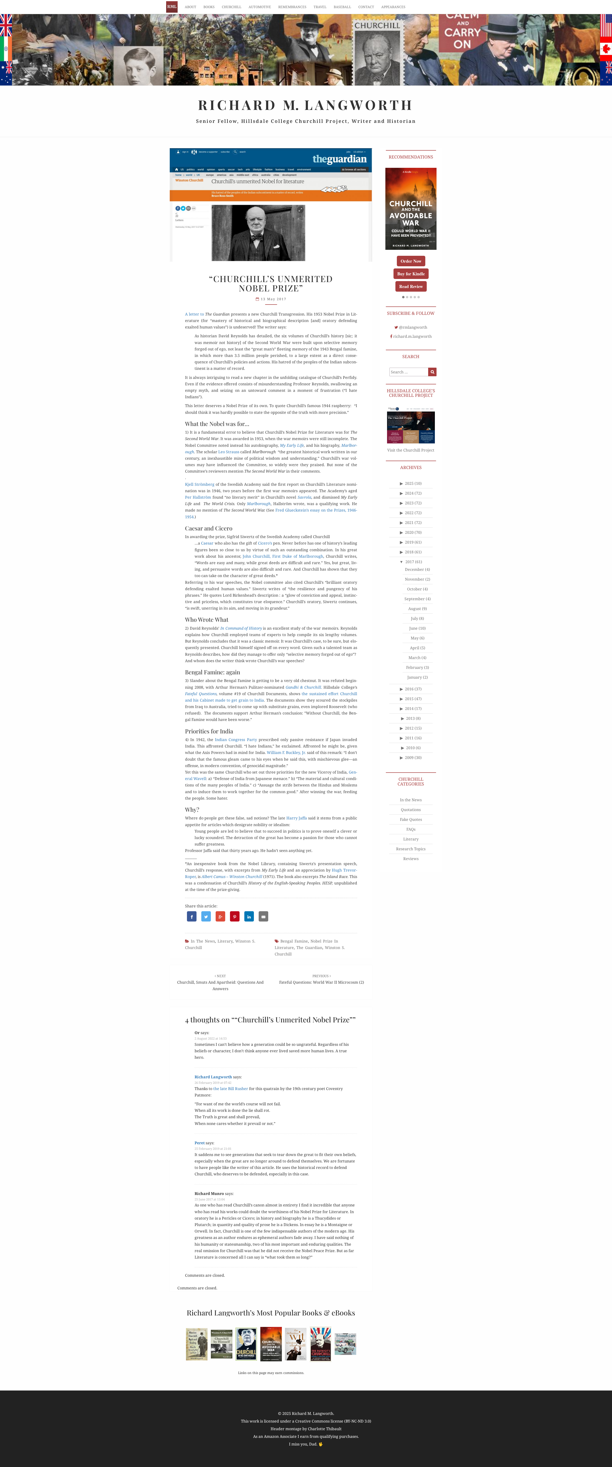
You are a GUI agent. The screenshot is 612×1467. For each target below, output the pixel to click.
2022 (409, 496)
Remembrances (292, 7)
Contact (366, 7)
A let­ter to (195, 314)
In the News (203, 941)
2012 (409, 711)
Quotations (411, 793)
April (414, 631)
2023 (409, 486)
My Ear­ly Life (292, 445)
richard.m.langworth (412, 320)
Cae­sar (207, 543)
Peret (200, 1142)
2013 (410, 702)
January (414, 661)
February (414, 651)
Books (209, 7)
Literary (225, 941)
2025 (409, 467)
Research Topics (411, 832)
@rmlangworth (413, 311)
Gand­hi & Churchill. (304, 687)
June (413, 612)
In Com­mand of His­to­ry (241, 628)
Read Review (411, 270)
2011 (409, 721)
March (415, 641)
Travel (320, 7)
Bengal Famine (294, 941)
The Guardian (309, 947)
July (414, 602)
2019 (409, 526)
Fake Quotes (411, 803)
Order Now (410, 257)
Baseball (342, 7)
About (190, 7)
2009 (409, 741)
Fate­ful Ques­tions (201, 693)
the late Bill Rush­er (230, 1088)
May (415, 621)
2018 (409, 535)
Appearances (393, 7)
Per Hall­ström (198, 497)
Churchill (231, 7)
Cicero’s (265, 543)
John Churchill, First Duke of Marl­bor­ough (283, 556)
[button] (403, 281)
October (414, 572)
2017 (409, 545)
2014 (409, 692)
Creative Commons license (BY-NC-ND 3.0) (333, 1421)
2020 (409, 516)
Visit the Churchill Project (410, 433)
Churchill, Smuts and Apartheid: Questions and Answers (220, 982)
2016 (409, 672)
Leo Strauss (228, 451)
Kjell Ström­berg (199, 484)
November (414, 563)
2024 (409, 477)
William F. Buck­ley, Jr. (286, 752)
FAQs (410, 813)
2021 (409, 506)
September (414, 582)
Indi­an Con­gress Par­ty (236, 739)
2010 (410, 731)
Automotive (260, 7)
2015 (409, 682)
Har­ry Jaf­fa (296, 818)
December (414, 553)
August (414, 592)
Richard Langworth (213, 1077)
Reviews (411, 842)
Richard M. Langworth (172, 7)
